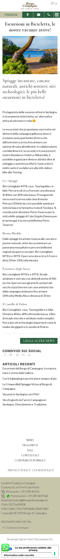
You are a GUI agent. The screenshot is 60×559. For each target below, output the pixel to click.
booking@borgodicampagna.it (30, 500)
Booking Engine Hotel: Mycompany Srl (29, 539)
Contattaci (30, 455)
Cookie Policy (43, 470)
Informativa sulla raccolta (19, 555)
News (30, 440)
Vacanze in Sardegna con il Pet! (20, 394)
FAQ (30, 450)
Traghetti (30, 445)
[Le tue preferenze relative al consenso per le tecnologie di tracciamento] (55, 554)
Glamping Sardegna (17, 527)
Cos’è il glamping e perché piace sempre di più (29, 378)
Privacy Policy (19, 470)
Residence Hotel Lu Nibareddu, (30, 155)
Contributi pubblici (30, 460)
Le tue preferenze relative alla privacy (33, 549)
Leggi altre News (38, 341)
